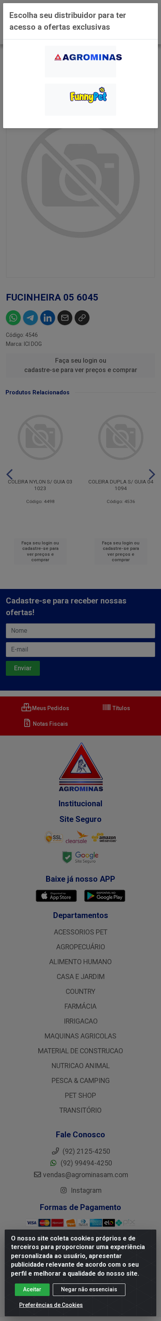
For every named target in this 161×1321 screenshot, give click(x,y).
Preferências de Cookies (51, 1305)
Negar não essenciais (89, 1289)
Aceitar (32, 1289)
